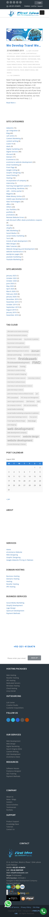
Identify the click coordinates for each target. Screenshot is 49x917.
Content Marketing (13, 138)
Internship (10, 183)
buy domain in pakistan (31, 339)
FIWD (38, 59)
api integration (12, 130)
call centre (10, 136)
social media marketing (15, 236)
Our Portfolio (31, 53)
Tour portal (11, 62)
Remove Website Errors (15, 217)
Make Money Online (14, 196)
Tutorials (9, 827)
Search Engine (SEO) (14, 749)
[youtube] (20, 2)
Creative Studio (12, 705)
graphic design (12, 366)
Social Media (11, 233)
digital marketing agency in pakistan (18, 347)
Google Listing (11, 170)
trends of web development (16, 241)
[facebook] (7, 2)
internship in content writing (16, 370)
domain (35, 350)
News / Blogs (11, 799)
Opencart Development (15, 611)
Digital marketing (12, 149)
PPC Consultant (13, 398)
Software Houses (12, 768)
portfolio (9, 212)
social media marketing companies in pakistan (23, 413)
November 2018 (12, 315)
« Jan (8, 499)
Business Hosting (12, 576)
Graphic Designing (13, 173)
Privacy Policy (26, 907)
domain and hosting (14, 355)
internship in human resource (16, 378)
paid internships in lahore (15, 390)
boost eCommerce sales (15, 339)
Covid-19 (9, 144)
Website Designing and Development (28, 56)
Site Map (36, 907)
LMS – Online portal (13, 191)
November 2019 (12, 302)
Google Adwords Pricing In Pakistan (19, 560)
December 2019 (12, 299)
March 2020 (10, 291)
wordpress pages (12, 254)
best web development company (17, 335)
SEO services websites (30, 405)
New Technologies (13, 201)
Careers (9, 802)
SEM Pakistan (30, 401)
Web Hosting (11, 675)
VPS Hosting (10, 587)
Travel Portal (17, 67)
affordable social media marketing (18, 331)
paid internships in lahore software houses (20, 393)
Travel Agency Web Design (25, 62)
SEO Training (11, 774)
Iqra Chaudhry (33, 51)
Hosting (9, 178)
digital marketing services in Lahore (18, 351)
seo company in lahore (14, 405)
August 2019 (11, 310)
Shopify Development (14, 605)
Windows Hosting (13, 686)
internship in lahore (34, 378)
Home (8, 549)
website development (20, 440)
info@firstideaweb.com (20, 526)
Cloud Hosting (11, 688)
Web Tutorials (11, 246)
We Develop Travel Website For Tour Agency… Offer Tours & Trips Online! (24, 45)
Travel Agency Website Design (16, 421)
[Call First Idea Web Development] (43, 911)
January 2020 (11, 297)
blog (8, 133)
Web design (32, 421)
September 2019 (12, 307)
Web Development (13, 741)
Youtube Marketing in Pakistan (17, 444)
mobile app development (16, 199)
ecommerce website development (19, 162)
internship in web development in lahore (20, 386)
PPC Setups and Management (29, 397)
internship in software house (16, 382)
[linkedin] (14, 2)
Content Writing (12, 751)
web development (20, 428)
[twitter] (10, 2)
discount (16, 53)
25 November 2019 (15, 50)
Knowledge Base (12, 824)
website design (31, 436)
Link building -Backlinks (15, 188)
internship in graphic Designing (17, 374)
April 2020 (10, 289)
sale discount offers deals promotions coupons (24, 220)
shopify (9, 228)
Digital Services (12, 152)
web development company (17, 433)
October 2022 (11, 278)
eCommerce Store (13, 757)
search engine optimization (16, 401)
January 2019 (11, 312)
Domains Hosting (12, 579)
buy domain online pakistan (16, 343)
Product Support (12, 821)
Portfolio (9, 810)
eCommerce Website (14, 552)
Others (9, 207)
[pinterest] (17, 2)
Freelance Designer (13, 771)
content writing (12, 141)
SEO (7, 225)
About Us (9, 797)
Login (39, 3)
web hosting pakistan (14, 436)
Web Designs (11, 56)
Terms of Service (12, 907)
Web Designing (12, 555)
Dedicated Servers (13, 683)
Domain (9, 157)
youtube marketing (13, 257)
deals (10, 53)
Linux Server (11, 691)
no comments (15, 75)
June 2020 (10, 283)
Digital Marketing (12, 746)
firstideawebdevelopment (19, 362)
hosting (22, 366)
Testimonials (11, 807)
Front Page (10, 167)
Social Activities (12, 805)
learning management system (17, 186)
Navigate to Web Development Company (22, 536)
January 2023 (11, 275)
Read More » (11, 103)
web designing (12, 425)
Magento (9, 194)
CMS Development (13, 754)
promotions (10, 215)
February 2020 (11, 294)
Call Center (10, 702)
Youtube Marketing (13, 259)
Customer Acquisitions (15, 708)
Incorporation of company (16, 180)
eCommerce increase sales (32, 355)
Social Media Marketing (15, 603)
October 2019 (11, 304)
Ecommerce (10, 159)
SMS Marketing (12, 230)
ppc (37, 393)
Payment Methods (13, 613)
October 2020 (11, 281)
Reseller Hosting (12, 584)
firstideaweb (32, 59)
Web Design (10, 744)
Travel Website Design (27, 70)
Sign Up (34, 658)
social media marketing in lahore (17, 417)
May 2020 (10, 286)
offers (23, 53)
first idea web (11, 358)
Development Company (19, 59)
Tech (8, 238)
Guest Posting (11, 175)
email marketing (12, 165)
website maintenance (14, 251)
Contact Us (10, 829)
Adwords (9, 128)
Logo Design (11, 608)
